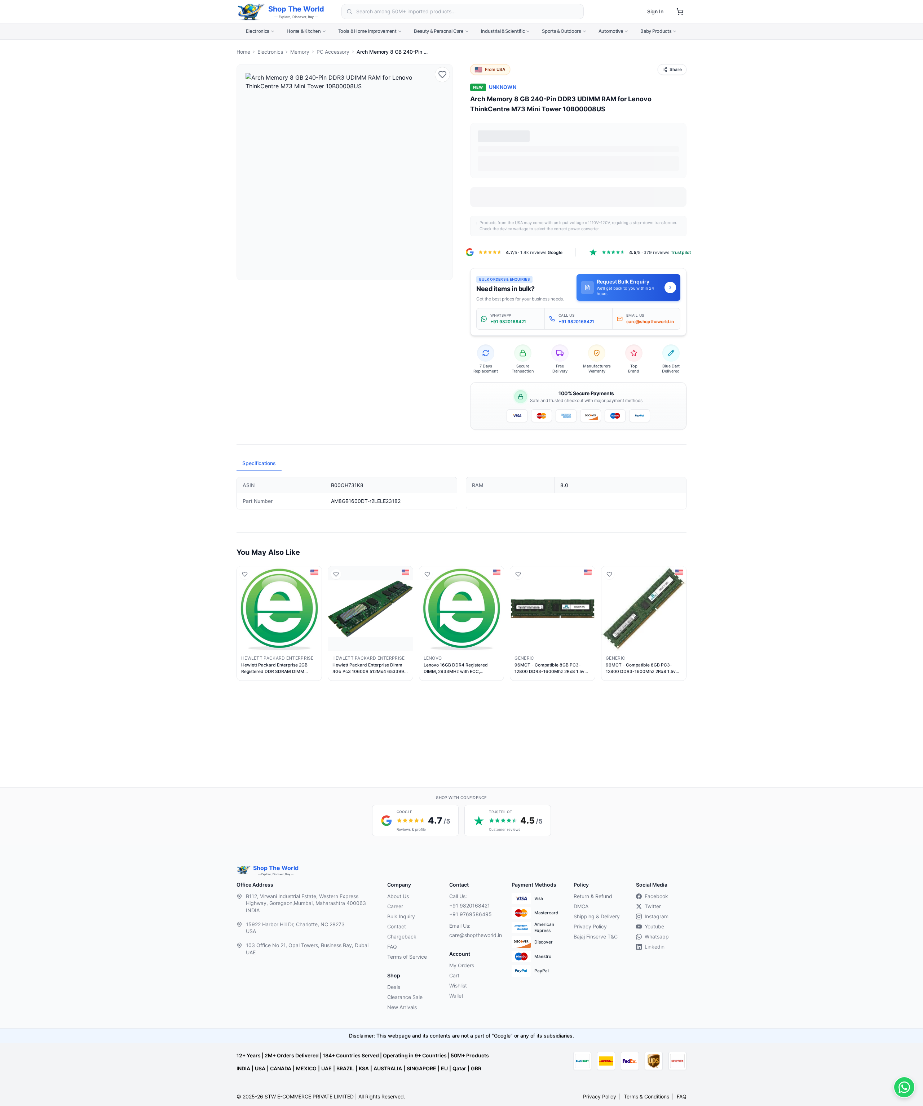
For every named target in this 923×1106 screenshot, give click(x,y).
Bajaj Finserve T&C (596, 936)
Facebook (656, 896)
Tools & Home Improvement (367, 31)
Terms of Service (407, 957)
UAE (326, 1068)
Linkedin (654, 947)
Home (243, 52)
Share (676, 69)
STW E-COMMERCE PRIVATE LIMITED (309, 1096)
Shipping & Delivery (597, 916)
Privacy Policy (590, 926)
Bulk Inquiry (401, 916)
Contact (396, 926)
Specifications (259, 463)
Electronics (257, 31)
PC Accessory (333, 52)
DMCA (581, 906)
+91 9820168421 (469, 905)
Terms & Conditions (646, 1096)
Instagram (656, 916)
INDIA (243, 1068)
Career (395, 906)
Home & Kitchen (304, 31)
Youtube (654, 926)
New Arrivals (402, 1007)
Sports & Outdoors (561, 31)
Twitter (653, 906)
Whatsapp (657, 936)
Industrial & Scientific (503, 31)
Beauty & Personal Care (439, 31)
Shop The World (296, 9)
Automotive (611, 31)
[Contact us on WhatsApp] (904, 1087)
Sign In (655, 11)
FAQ (392, 947)
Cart (454, 975)
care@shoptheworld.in (474, 935)
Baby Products (655, 31)
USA (260, 1068)
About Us (398, 896)
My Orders (461, 965)
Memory (299, 52)
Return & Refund (593, 896)
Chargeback (401, 936)
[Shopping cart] (680, 11)
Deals (393, 987)
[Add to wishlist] (442, 74)
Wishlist (458, 985)
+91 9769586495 (470, 914)
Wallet (456, 996)
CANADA (280, 1068)
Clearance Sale (405, 997)
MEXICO (306, 1068)
